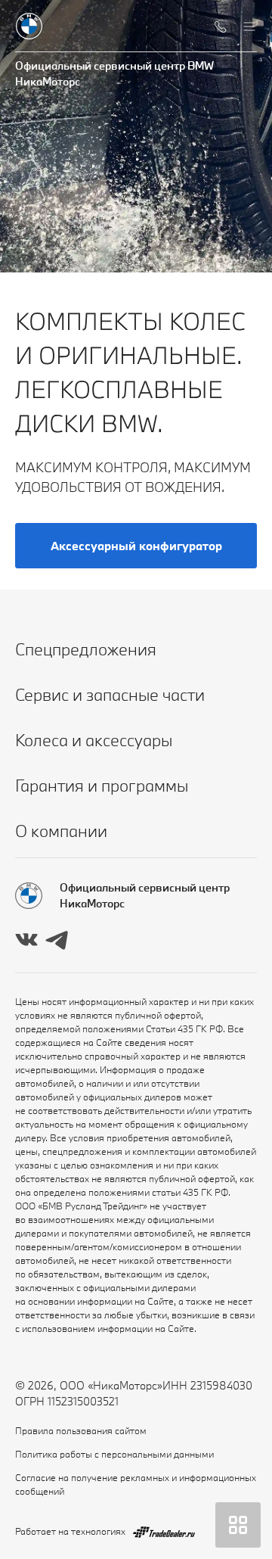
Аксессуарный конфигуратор (136, 545)
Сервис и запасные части (110, 694)
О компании (61, 831)
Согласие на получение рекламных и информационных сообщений (135, 1484)
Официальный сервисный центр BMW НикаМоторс (114, 73)
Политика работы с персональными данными (114, 1454)
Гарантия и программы (101, 785)
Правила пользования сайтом (81, 1430)
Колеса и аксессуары (93, 740)
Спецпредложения (85, 649)
